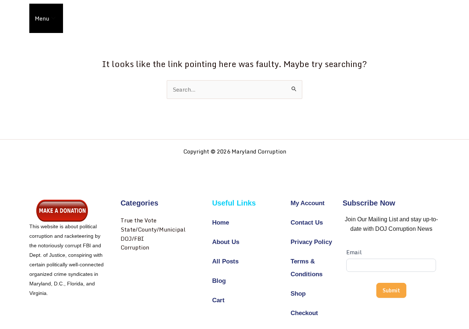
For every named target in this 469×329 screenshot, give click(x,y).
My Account (308, 203)
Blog (219, 280)
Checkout (304, 313)
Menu (42, 18)
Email (354, 252)
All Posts (225, 261)
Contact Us (307, 222)
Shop (298, 293)
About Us (225, 242)
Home (220, 222)
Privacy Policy (311, 242)
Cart (218, 300)
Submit (391, 290)
